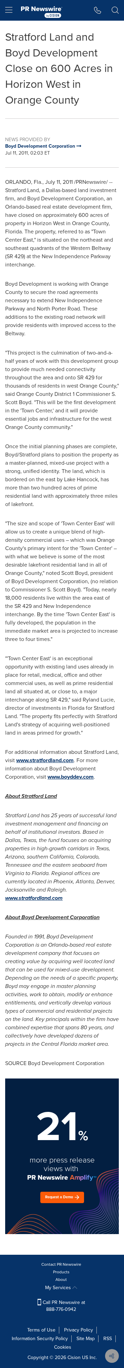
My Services (58, 1287)
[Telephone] (97, 10)
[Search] (115, 10)
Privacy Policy (78, 1330)
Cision (74, 1357)
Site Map (85, 1338)
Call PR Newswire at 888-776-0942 (63, 1306)
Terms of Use (41, 1330)
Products (61, 1272)
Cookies (62, 1347)
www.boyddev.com (71, 777)
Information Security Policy (40, 1338)
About (61, 1279)
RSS (107, 1338)
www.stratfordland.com (45, 760)
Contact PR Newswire (61, 1264)
